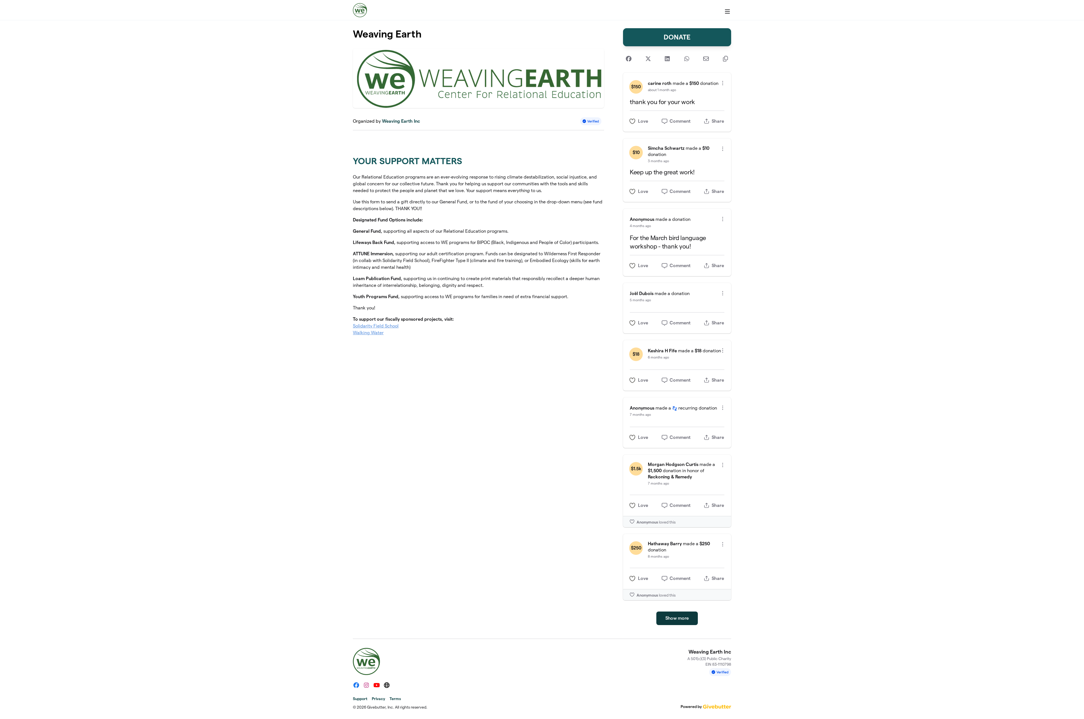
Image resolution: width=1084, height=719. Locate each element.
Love (643, 121)
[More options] (722, 83)
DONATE (677, 37)
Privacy (378, 698)
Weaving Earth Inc (401, 121)
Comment (680, 121)
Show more (677, 618)
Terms (395, 698)
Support (360, 698)
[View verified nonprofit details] (591, 121)
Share (718, 121)
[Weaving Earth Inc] (360, 10)
